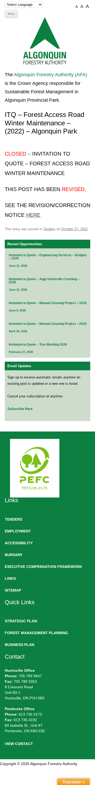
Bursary (13, 555)
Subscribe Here (19, 409)
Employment (18, 531)
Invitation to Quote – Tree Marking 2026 (38, 344)
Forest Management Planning (36, 633)
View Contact (19, 744)
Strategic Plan (21, 621)
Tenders (49, 229)
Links (10, 578)
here (33, 215)
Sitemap (13, 590)
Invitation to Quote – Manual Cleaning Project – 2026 (48, 303)
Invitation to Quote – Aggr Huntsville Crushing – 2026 (44, 280)
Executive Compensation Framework (43, 567)
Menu (11, 13)
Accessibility (19, 543)
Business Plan (19, 645)
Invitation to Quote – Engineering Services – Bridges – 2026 (48, 256)
